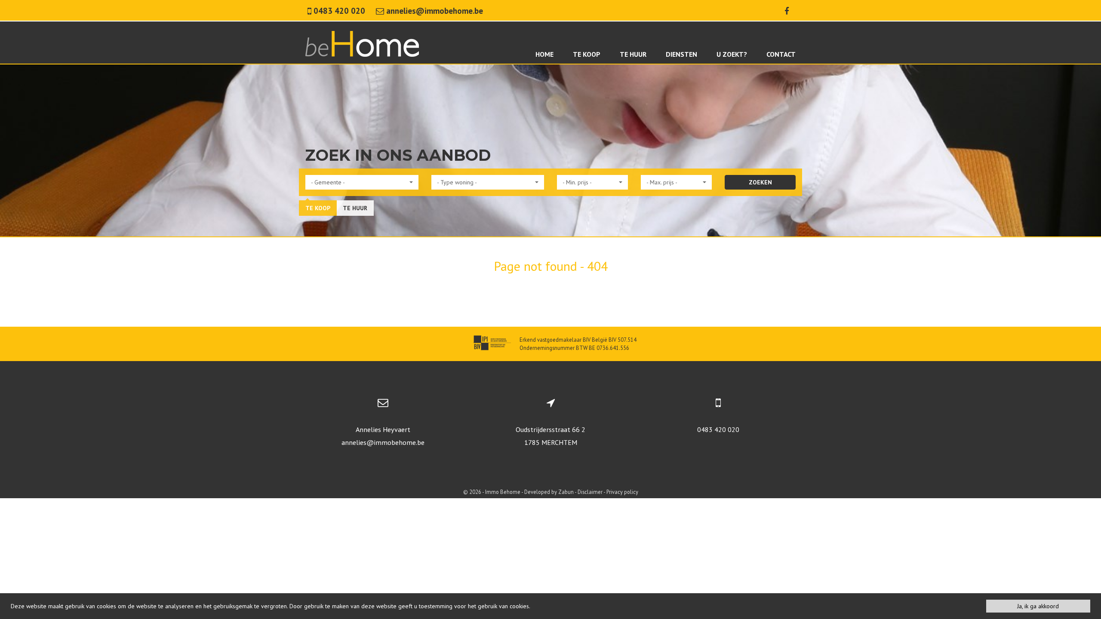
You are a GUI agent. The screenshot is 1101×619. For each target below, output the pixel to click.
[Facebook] (786, 10)
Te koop (317, 208)
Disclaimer (590, 491)
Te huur (355, 208)
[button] (361, 182)
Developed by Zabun (549, 491)
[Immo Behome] (362, 43)
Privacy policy (622, 491)
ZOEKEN (760, 182)
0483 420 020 (718, 429)
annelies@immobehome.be (382, 442)
